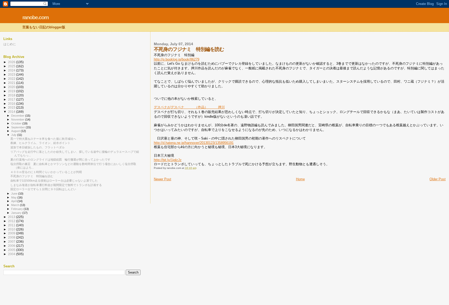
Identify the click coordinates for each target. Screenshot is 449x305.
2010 (12, 229)
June (14, 193)
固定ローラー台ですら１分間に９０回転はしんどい (43, 189)
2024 (12, 70)
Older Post (438, 179)
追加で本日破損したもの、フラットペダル (37, 147)
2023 (12, 74)
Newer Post (162, 179)
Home (300, 179)
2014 (12, 111)
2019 (12, 91)
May (14, 197)
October (16, 123)
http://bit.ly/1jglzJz (168, 160)
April (14, 201)
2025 (12, 66)
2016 (12, 103)
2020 (12, 87)
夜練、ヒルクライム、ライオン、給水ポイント (40, 142)
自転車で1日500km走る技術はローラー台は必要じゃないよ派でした (54, 180)
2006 (12, 245)
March (15, 205)
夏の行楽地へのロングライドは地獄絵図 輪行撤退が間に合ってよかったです (60, 159)
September (18, 127)
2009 (12, 233)
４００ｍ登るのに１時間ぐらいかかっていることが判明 (46, 172)
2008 (12, 237)
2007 (12, 241)
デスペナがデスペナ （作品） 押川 (189, 107)
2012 (12, 221)
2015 (12, 107)
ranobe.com (35, 17)
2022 (12, 78)
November (18, 119)
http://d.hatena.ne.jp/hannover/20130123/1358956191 (194, 143)
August (16, 130)
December (18, 115)
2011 (12, 225)
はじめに (9, 44)
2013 (12, 216)
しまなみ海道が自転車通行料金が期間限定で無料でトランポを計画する (56, 185)
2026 (12, 62)
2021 (12, 82)
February (17, 208)
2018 (12, 95)
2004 (12, 254)
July (14, 134)
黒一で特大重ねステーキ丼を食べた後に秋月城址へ (43, 138)
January (16, 212)
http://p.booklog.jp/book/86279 (176, 59)
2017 (12, 99)
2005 (12, 249)
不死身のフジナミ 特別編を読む (31, 176)
